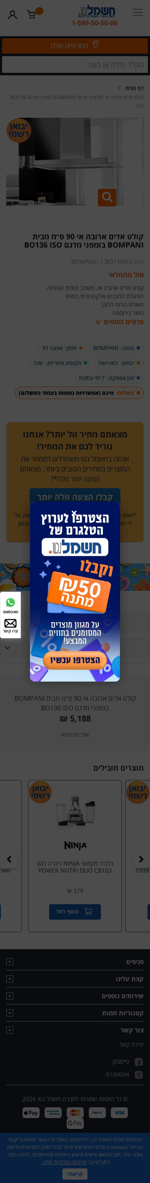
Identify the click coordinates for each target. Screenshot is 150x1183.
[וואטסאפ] (10, 601)
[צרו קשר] (10, 623)
